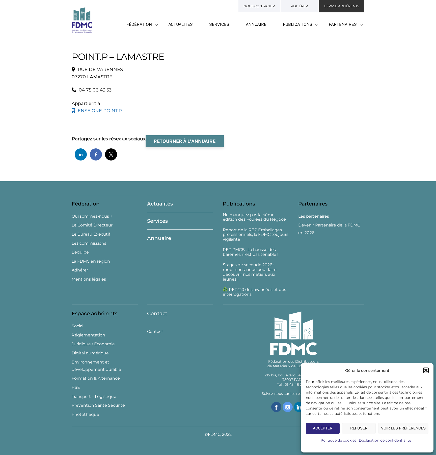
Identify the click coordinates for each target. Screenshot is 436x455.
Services (219, 24)
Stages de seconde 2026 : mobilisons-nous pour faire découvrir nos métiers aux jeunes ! (250, 272)
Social (77, 326)
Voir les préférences (403, 428)
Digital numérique (90, 353)
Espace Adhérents (341, 6)
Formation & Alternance (96, 378)
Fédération (139, 24)
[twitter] (288, 406)
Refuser (358, 428)
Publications (297, 24)
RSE (76, 387)
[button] (425, 370)
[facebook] (276, 406)
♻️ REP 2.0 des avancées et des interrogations (254, 292)
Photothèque (85, 414)
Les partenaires (313, 216)
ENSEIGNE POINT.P (98, 110)
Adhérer (299, 6)
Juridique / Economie (93, 344)
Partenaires (343, 24)
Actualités (180, 24)
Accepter (322, 428)
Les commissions (89, 243)
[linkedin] (299, 406)
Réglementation (88, 335)
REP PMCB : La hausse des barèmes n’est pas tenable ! (250, 252)
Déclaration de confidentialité (385, 440)
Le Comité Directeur (92, 225)
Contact (157, 313)
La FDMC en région (91, 261)
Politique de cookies (338, 440)
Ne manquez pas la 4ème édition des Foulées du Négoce (254, 217)
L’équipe (80, 252)
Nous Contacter (259, 6)
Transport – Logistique (94, 396)
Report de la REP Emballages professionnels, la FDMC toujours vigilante (255, 235)
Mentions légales (89, 279)
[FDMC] (82, 30)
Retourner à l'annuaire (184, 141)
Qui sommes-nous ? (92, 216)
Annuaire (256, 24)
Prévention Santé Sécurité (98, 405)
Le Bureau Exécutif (91, 234)
